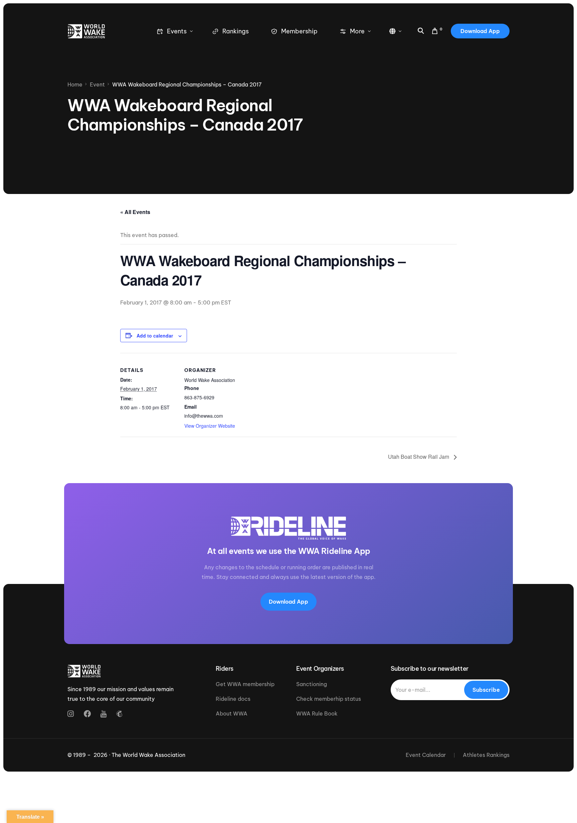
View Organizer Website (209, 425)
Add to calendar (155, 335)
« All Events (135, 212)
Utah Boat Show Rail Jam (419, 456)
